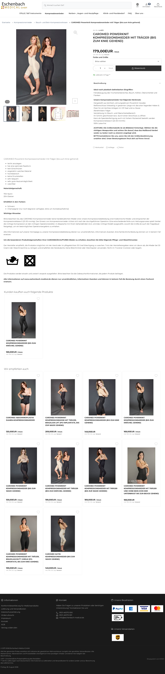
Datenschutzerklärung (10, 612)
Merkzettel (99, 147)
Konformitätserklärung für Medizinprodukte (19, 606)
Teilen (121, 147)
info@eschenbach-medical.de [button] (71, 618)
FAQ (130, 13)
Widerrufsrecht (7, 615)
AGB (3, 624)
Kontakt (4, 621)
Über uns (139, 13)
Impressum (6, 618)
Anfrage (111, 147)
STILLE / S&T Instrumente (30, 13)
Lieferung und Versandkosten (13, 609)
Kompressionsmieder (54, 13)
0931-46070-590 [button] (66, 612)
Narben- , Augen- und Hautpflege (83, 13)
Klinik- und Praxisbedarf (114, 13)
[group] (41, 67)
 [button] (75, 101)
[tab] (42, 159)
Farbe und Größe (100, 57)
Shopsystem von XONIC (155, 659)
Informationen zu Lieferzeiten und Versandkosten (48, 661)
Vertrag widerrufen (9, 628)
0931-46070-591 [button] (65, 615)
